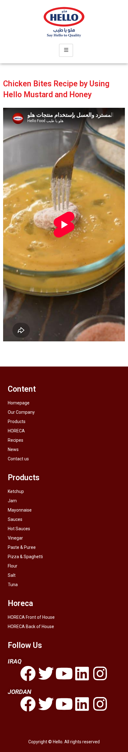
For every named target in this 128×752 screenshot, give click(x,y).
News (13, 449)
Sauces (15, 519)
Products (16, 421)
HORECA (16, 430)
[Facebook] (28, 673)
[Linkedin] (82, 673)
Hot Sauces (19, 528)
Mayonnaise (20, 510)
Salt (12, 575)
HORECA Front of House (31, 617)
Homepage (19, 402)
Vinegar (15, 538)
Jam (12, 500)
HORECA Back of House (31, 626)
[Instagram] (100, 673)
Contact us (18, 458)
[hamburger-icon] (66, 50)
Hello (57, 741)
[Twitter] (46, 673)
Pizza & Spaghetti (25, 556)
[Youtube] (64, 673)
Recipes (15, 440)
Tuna (13, 584)
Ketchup (16, 491)
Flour (12, 565)
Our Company (21, 412)
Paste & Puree (22, 547)
